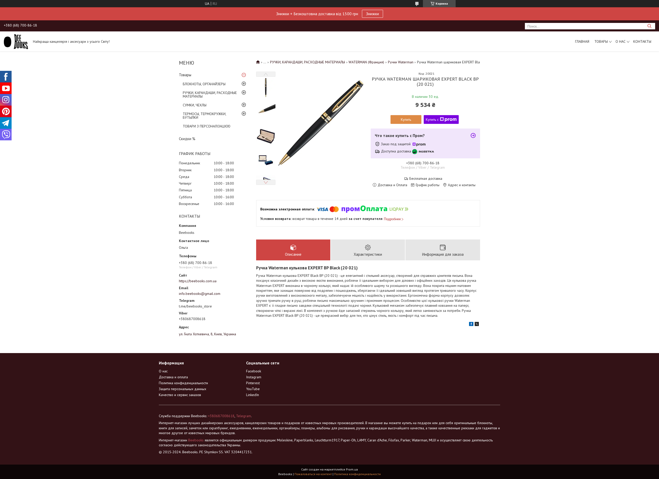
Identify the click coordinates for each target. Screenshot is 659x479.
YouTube (253, 389)
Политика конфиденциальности (183, 383)
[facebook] (471, 324)
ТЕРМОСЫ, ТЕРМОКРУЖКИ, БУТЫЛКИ (204, 116)
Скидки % (187, 138)
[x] (477, 324)
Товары (601, 41)
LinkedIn (252, 394)
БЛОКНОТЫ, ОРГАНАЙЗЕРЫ (204, 84)
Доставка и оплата (173, 377)
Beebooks (196, 440)
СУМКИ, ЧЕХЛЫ (194, 105)
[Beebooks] (16, 41)
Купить (406, 119)
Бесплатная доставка (425, 178)
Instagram (253, 377)
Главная (582, 41)
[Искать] (649, 26)
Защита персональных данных (182, 389)
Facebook (253, 371)
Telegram (243, 416)
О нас (620, 41)
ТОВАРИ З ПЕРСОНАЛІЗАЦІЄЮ (206, 126)
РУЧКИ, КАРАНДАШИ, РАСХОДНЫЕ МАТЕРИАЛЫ (210, 94)
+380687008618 (221, 416)
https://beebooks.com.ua (197, 281)
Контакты (642, 41)
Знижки (372, 13)
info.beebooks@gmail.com (199, 293)
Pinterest (253, 383)
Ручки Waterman (400, 62)
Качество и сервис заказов (180, 394)
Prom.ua (352, 469)
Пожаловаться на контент (313, 474)
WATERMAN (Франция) (366, 62)
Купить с (432, 119)
